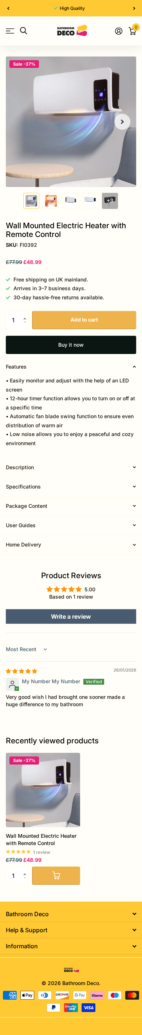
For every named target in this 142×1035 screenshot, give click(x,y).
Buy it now (71, 345)
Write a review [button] (71, 616)
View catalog (10, 31)
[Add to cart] (56, 876)
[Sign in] (118, 31)
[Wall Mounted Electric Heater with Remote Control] (43, 790)
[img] (21, 671)
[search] (23, 31)
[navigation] (31, 201)
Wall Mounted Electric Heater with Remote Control (41, 839)
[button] (8, 8)
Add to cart (84, 319)
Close (71, 914)
